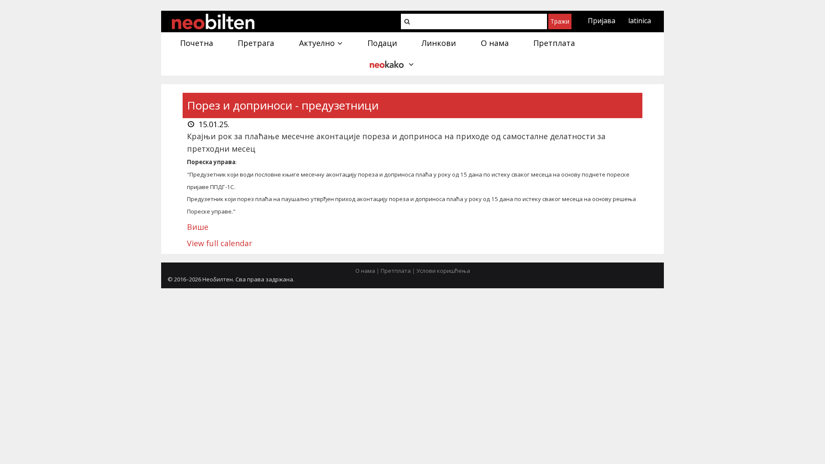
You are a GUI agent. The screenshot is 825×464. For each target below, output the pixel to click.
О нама (365, 271)
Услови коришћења (443, 271)
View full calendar (219, 243)
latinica (639, 20)
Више (197, 227)
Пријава (601, 20)
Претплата (396, 271)
